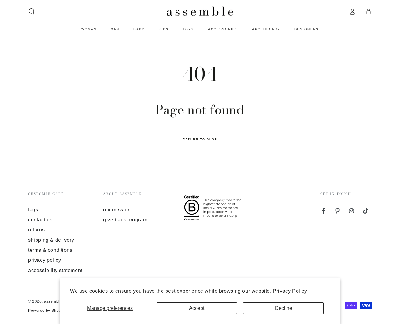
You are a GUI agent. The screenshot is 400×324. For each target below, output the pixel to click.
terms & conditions (50, 250)
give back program (125, 219)
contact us (40, 219)
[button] (31, 11)
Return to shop (200, 139)
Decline (283, 308)
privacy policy (44, 260)
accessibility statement (55, 270)
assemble (53, 301)
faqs (33, 209)
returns (36, 229)
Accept (196, 308)
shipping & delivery (51, 240)
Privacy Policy (290, 291)
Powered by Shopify (47, 310)
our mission (117, 209)
